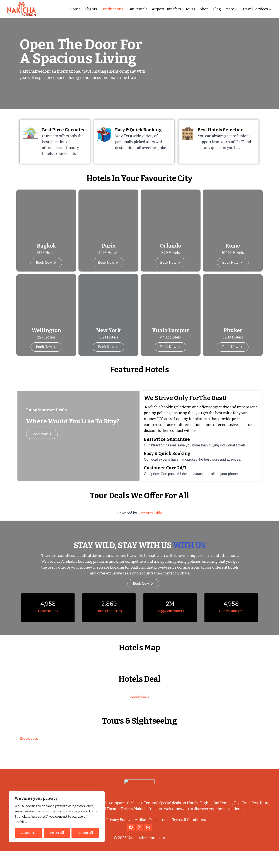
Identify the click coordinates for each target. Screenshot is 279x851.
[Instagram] (148, 827)
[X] (139, 827)
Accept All (85, 833)
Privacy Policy (118, 819)
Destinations (112, 9)
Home (75, 9)
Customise (28, 833)
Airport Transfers (166, 9)
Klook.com (139, 696)
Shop (204, 9)
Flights (91, 9)
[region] (57, 816)
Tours (190, 9)
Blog (217, 9)
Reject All (57, 833)
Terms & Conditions (189, 819)
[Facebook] (131, 827)
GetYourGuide (150, 513)
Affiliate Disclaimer (151, 819)
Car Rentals (137, 9)
